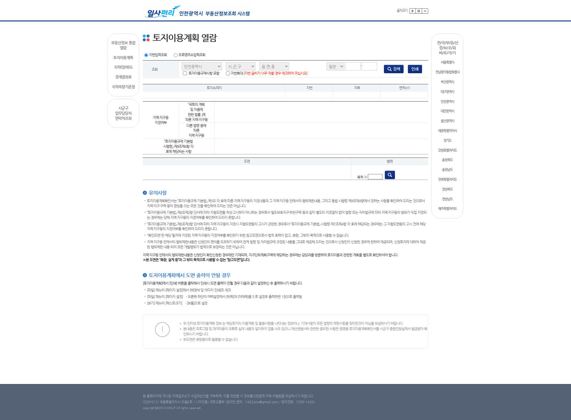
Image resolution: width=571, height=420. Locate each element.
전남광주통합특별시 (447, 72)
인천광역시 (447, 102)
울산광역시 (447, 121)
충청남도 (447, 170)
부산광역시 (447, 82)
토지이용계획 (123, 57)
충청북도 (447, 160)
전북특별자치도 (447, 179)
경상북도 (447, 189)
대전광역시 (447, 111)
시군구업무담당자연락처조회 (123, 113)
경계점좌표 (123, 77)
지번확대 (269, 73)
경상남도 (447, 199)
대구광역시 (447, 92)
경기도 (447, 140)
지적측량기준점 (123, 86)
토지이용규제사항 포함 (203, 73)
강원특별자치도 (447, 150)
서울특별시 (447, 62)
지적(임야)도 (123, 67)
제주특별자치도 (447, 209)
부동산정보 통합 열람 (123, 45)
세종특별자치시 (447, 131)
